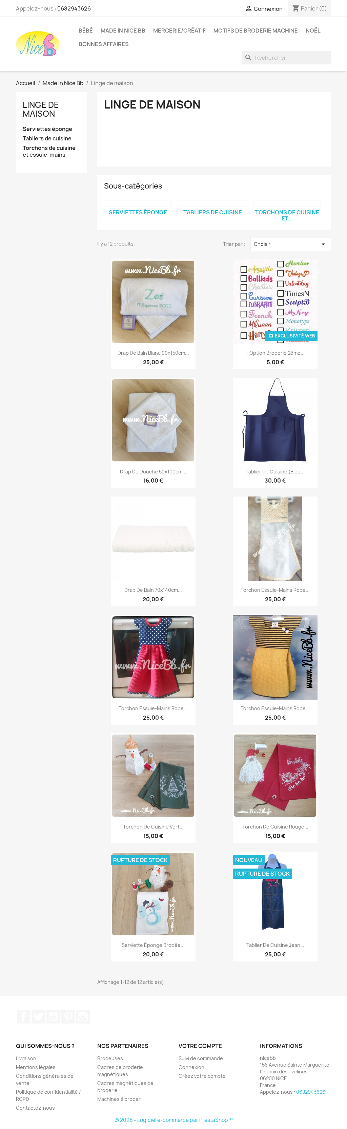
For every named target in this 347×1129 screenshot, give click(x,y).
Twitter (38, 1017)
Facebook (23, 1017)
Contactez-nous (35, 1108)
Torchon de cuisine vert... (153, 826)
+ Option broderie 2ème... (275, 353)
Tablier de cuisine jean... (275, 945)
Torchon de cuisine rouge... (275, 826)
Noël (313, 30)
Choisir (290, 244)
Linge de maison (41, 109)
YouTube (53, 1017)
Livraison (26, 1058)
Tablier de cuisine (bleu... (275, 471)
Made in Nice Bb (123, 30)
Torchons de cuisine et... (287, 215)
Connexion (191, 1067)
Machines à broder (119, 1099)
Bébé (86, 30)
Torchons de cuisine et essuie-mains (49, 151)
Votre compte (200, 1046)
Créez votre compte (202, 1076)
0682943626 (74, 8)
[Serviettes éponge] (138, 203)
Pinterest (68, 1017)
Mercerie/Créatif (179, 30)
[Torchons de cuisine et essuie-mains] (287, 203)
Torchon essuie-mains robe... (275, 590)
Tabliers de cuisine (47, 138)
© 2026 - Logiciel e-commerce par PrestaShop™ (174, 1120)
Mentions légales (36, 1067)
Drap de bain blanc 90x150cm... (153, 353)
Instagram (83, 1017)
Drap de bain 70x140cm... (153, 590)
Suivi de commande (201, 1058)
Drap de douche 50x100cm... (153, 471)
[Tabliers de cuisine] (212, 203)
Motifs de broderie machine (255, 30)
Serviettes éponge (47, 129)
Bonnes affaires (104, 44)
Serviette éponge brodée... (153, 945)
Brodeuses (110, 1058)
